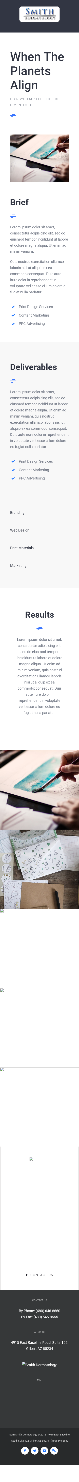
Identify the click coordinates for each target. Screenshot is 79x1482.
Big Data (39, 1028)
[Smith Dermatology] (39, 1365)
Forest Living (39, 948)
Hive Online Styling (39, 1107)
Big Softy (39, 869)
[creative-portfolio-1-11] (39, 137)
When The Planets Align (39, 790)
